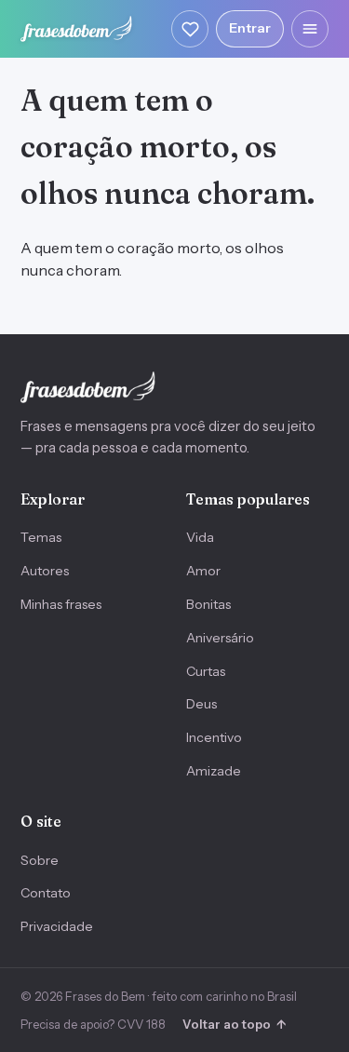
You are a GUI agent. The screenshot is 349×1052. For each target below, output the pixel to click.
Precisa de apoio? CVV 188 (93, 1024)
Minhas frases (60, 604)
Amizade (213, 770)
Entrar (250, 28)
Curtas (205, 671)
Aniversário (220, 637)
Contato (45, 892)
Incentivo (214, 737)
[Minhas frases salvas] (189, 28)
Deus (201, 703)
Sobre (39, 860)
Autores (44, 570)
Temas (40, 537)
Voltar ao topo (234, 1024)
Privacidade (56, 926)
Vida (200, 537)
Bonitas (208, 604)
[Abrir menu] (310, 28)
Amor (203, 570)
